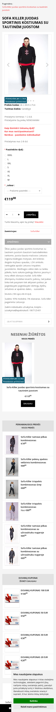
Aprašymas (13, 241)
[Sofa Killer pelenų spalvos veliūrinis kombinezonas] (12, 467)
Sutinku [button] (34, 701)
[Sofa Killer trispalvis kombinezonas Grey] (12, 489)
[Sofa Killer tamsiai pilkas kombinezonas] (12, 444)
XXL (9, 163)
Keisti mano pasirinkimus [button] (34, 706)
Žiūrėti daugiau (28, 581)
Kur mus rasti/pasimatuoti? (19, 131)
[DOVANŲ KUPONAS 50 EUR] (12, 620)
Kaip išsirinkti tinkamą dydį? (19, 128)
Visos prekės (28, 338)
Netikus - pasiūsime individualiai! (22, 134)
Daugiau (28, 403)
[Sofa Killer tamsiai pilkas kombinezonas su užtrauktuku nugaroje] (12, 533)
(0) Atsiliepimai (15, 321)
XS (8, 171)
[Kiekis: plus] (19, 214)
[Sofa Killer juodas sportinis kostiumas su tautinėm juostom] (28, 363)
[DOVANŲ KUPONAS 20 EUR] (12, 665)
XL (8, 175)
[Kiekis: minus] (6, 214)
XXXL (9, 155)
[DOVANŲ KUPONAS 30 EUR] (12, 642)
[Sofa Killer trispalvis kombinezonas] (12, 511)
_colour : (10, 185)
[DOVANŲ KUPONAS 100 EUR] (12, 598)
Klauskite (39, 222)
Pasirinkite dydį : (15, 149)
